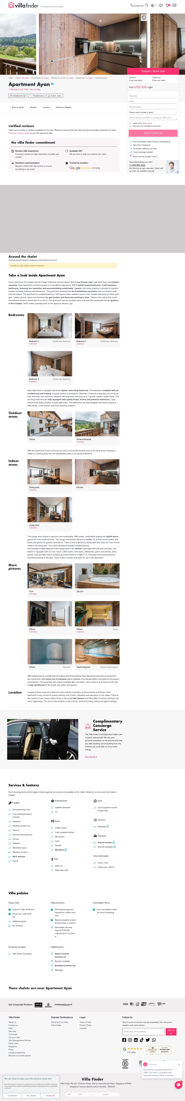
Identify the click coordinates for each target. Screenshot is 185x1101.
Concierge (13, 1034)
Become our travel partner (20, 1055)
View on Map (34, 89)
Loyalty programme (17, 1052)
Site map (12, 1031)
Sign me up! (171, 1031)
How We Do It (91, 757)
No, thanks (31, 1095)
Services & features (63, 107)
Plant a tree (13, 1043)
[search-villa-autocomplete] (147, 5)
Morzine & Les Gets (19, 89)
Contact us (13, 1025)
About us (12, 1022)
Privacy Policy (85, 1025)
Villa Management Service (20, 1040)
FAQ (10, 1028)
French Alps (56, 1025)
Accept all (50, 1095)
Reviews (33, 107)
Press (11, 1049)
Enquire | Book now (153, 133)
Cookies (83, 1028)
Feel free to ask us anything (20, 133)
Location (46, 107)
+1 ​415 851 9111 (137, 165)
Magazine (13, 1046)
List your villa (14, 1037)
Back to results (17, 107)
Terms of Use (147, 123)
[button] (64, 276)
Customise (12, 1095)
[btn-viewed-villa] (160, 5)
